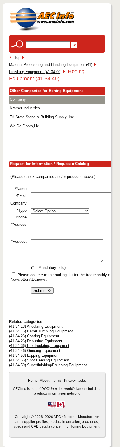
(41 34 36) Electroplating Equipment (39, 345)
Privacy (70, 380)
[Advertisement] (64, 147)
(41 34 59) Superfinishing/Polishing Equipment (48, 365)
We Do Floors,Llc (24, 126)
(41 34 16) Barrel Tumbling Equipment (41, 331)
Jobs (82, 380)
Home (33, 380)
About (44, 380)
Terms (56, 380)
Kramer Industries (25, 108)
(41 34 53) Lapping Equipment (34, 355)
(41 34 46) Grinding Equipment (34, 350)
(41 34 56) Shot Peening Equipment (39, 360)
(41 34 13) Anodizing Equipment (36, 326)
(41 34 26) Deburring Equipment (35, 341)
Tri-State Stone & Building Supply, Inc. (42, 117)
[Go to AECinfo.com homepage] (42, 30)
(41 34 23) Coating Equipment (34, 336)
